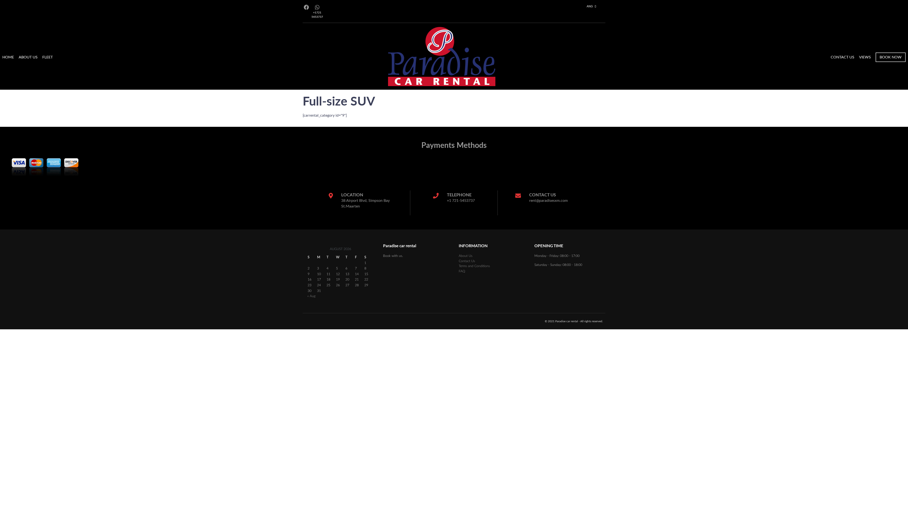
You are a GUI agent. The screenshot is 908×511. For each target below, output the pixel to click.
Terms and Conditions (474, 266)
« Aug (311, 296)
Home (8, 57)
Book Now (891, 57)
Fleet (47, 57)
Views (865, 57)
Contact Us (842, 57)
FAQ (462, 271)
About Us (28, 57)
